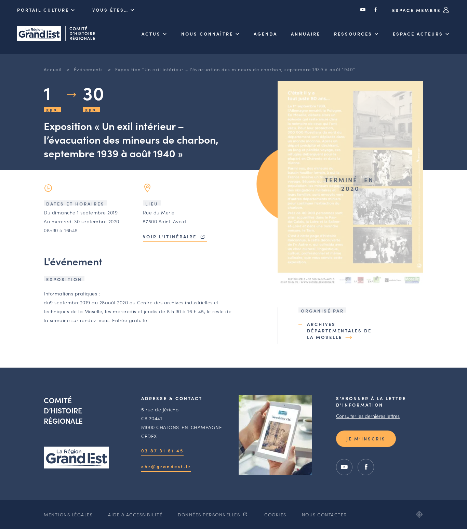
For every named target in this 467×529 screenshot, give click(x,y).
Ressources (353, 33)
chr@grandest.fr (166, 466)
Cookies (275, 514)
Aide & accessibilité (135, 514)
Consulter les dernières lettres (368, 415)
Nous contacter (324, 514)
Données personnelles (210, 514)
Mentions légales (68, 514)
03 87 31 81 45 (162, 450)
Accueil (53, 69)
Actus (151, 33)
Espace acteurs (418, 33)
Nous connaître (207, 33)
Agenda (265, 33)
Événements (88, 69)
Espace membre (417, 10)
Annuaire (305, 33)
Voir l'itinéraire (171, 236)
